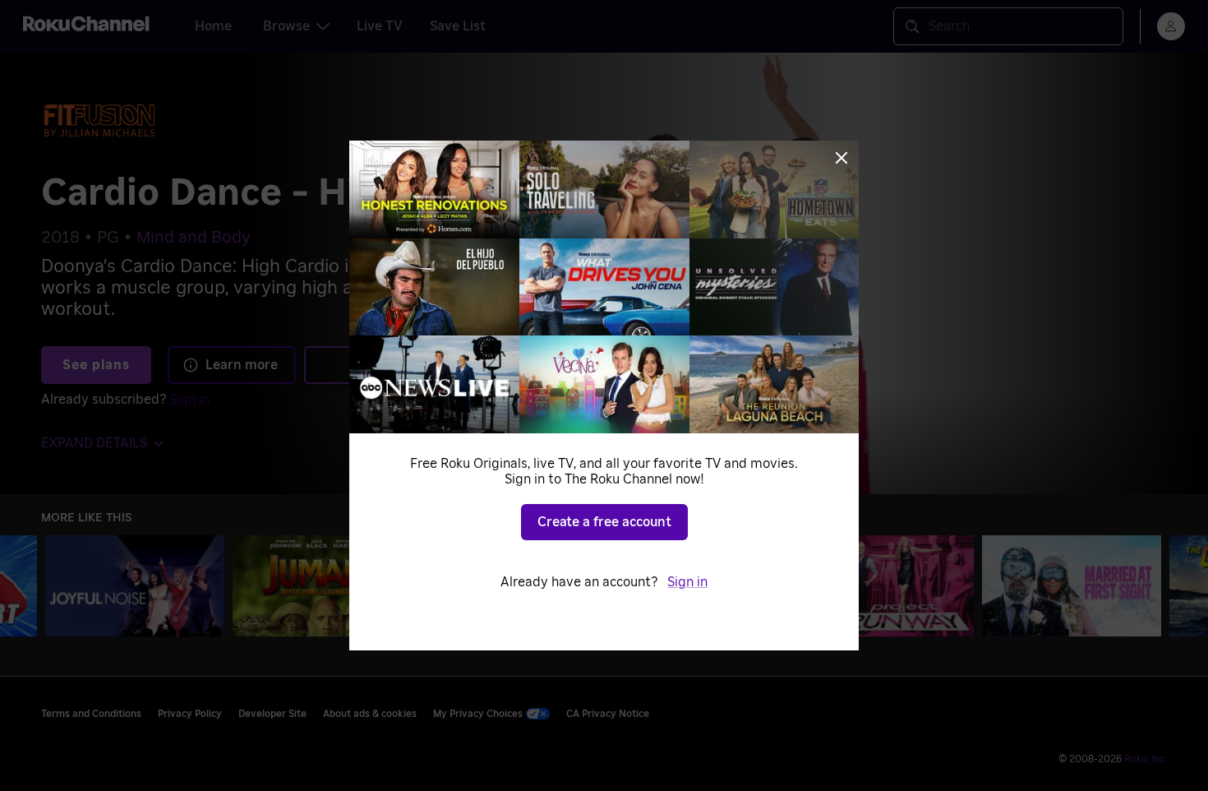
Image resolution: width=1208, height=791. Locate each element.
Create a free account (604, 522)
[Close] (841, 158)
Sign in (687, 582)
